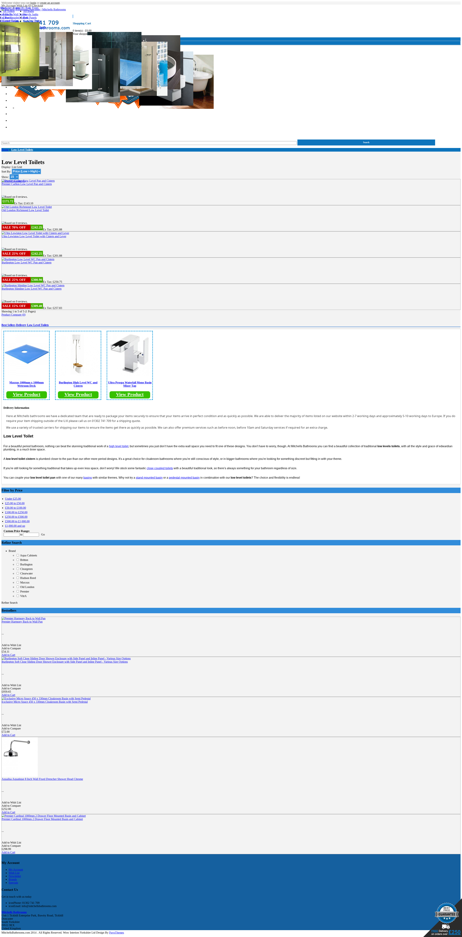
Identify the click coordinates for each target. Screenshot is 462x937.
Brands (13, 879)
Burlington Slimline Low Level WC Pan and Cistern (32, 288)
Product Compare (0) (13, 314)
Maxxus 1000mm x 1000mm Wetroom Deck (26, 384)
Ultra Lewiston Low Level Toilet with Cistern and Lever (34, 236)
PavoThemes (116, 932)
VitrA (23, 596)
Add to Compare (11, 648)
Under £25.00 (13, 498)
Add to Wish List (11, 645)
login (33, 2)
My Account (8, 5)
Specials (13, 882)
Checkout (37, 5)
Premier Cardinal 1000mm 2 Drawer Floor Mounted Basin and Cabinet (42, 819)
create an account (50, 2)
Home (4, 149)
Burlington (26, 564)
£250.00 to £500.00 (16, 516)
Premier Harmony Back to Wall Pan (22, 621)
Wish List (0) (23, 5)
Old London (27, 587)
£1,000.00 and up (15, 525)
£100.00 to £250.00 (16, 512)
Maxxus (24, 582)
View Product (26, 394)
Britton (24, 559)
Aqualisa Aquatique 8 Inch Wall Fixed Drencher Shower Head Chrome (42, 779)
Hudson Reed (28, 577)
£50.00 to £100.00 (15, 507)
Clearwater (26, 573)
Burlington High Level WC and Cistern (78, 384)
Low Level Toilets (22, 149)
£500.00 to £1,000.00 (17, 521)
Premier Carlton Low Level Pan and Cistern (27, 184)
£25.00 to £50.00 (15, 503)
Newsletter (15, 876)
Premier (24, 591)
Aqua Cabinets (28, 555)
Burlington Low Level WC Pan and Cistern (26, 262)
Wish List (14, 872)
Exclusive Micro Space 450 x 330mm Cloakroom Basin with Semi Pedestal (45, 701)
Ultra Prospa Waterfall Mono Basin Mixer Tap (130, 384)
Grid (19, 167)
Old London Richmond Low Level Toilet (25, 210)
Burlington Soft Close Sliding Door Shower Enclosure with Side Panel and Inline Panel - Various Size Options (65, 661)
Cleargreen (26, 568)
